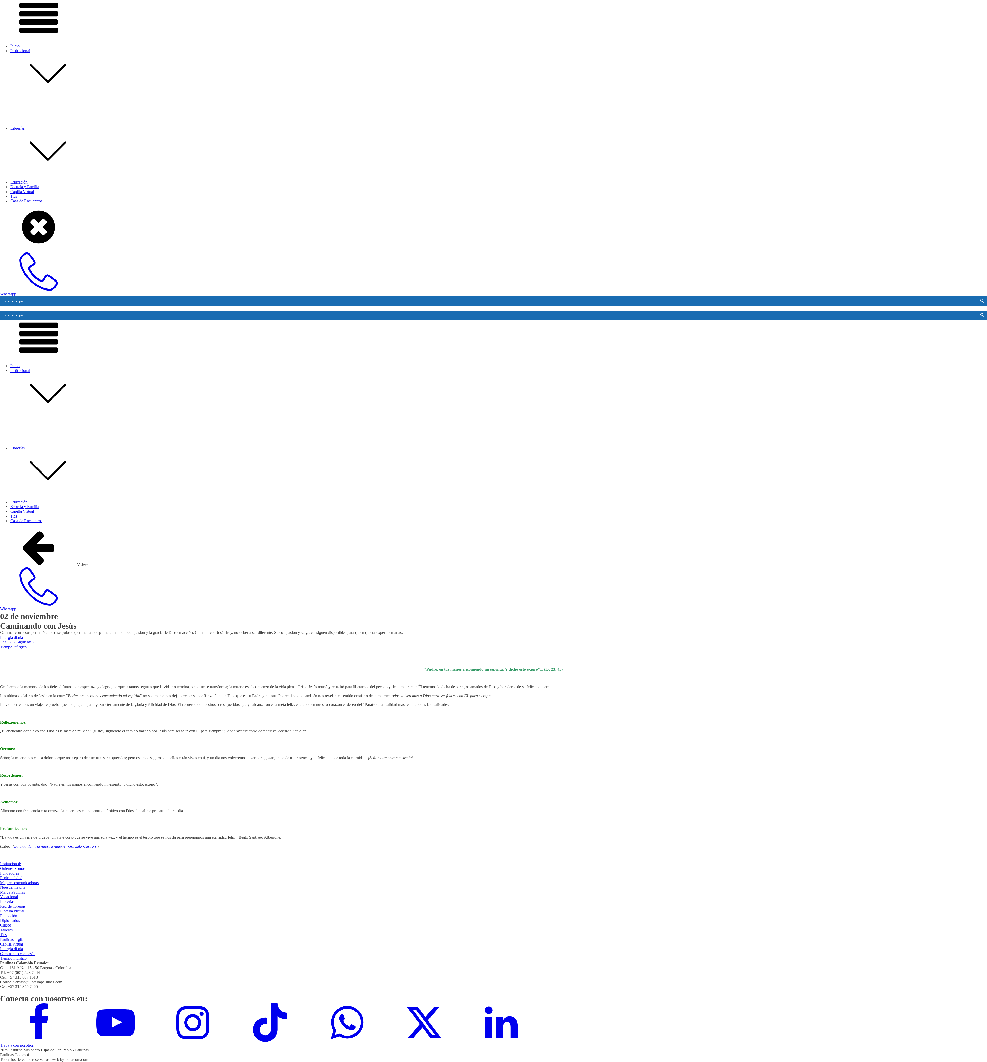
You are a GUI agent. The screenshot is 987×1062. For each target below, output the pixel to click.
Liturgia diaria (12, 637)
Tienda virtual (32, 203)
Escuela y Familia (24, 187)
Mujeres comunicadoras (40, 135)
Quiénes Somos (33, 121)
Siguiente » (25, 642)
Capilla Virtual (22, 191)
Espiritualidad (32, 130)
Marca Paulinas (33, 144)
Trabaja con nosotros (17, 1045)
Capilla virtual (11, 944)
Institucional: (10, 863)
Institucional (20, 51)
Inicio (15, 46)
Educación (19, 182)
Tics (3, 934)
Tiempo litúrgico (13, 647)
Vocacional (30, 149)
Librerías (7, 901)
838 (13, 642)
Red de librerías (33, 198)
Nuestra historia (33, 140)
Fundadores (30, 125)
